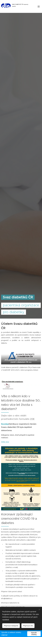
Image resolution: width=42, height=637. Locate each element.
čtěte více (5, 442)
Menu (38, 6)
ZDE (32, 419)
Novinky (5, 424)
